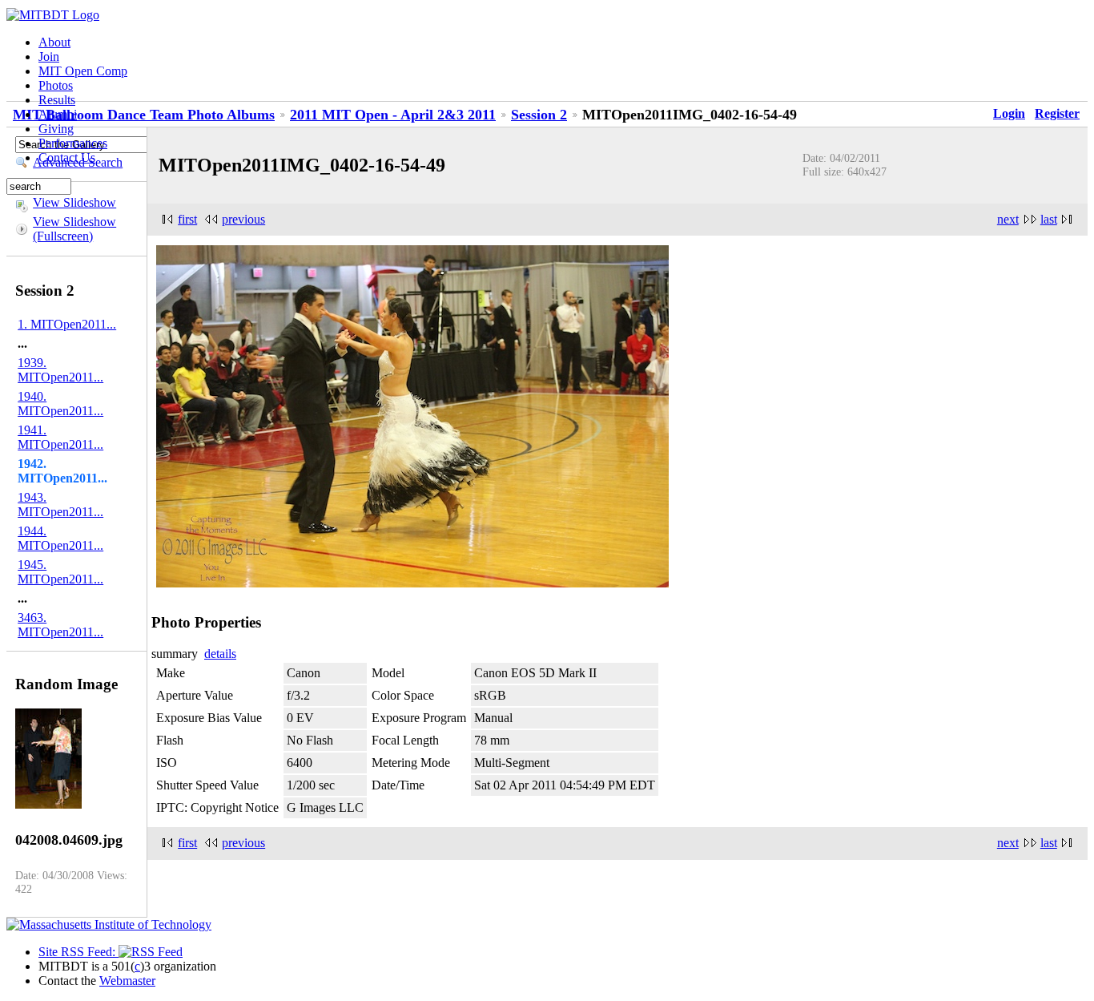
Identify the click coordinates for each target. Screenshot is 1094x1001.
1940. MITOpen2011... (60, 404)
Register (1057, 113)
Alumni (57, 114)
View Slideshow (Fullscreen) (74, 229)
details (220, 653)
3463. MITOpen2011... (60, 625)
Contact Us (66, 157)
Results (56, 100)
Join (48, 56)
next (1008, 219)
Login (1009, 113)
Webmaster (127, 980)
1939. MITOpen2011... (60, 370)
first (187, 219)
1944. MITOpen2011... (60, 538)
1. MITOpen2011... (67, 324)
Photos (55, 85)
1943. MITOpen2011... (60, 504)
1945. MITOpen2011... (60, 572)
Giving (56, 128)
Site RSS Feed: (78, 952)
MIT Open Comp (82, 71)
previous (243, 219)
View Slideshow (74, 202)
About (54, 42)
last (1048, 219)
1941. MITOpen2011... (60, 437)
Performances (72, 143)
